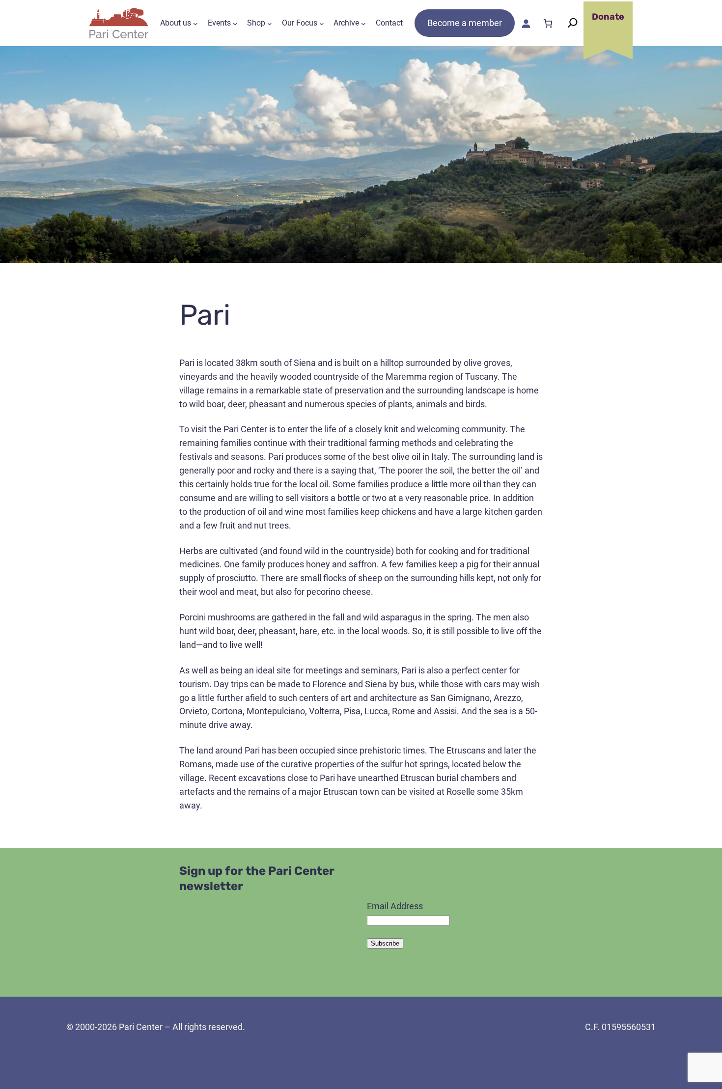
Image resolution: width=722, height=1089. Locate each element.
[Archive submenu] (363, 23)
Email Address (395, 906)
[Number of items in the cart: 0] (548, 23)
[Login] (526, 23)
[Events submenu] (235, 23)
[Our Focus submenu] (321, 23)
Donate (608, 16)
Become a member (464, 23)
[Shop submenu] (269, 23)
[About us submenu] (195, 23)
